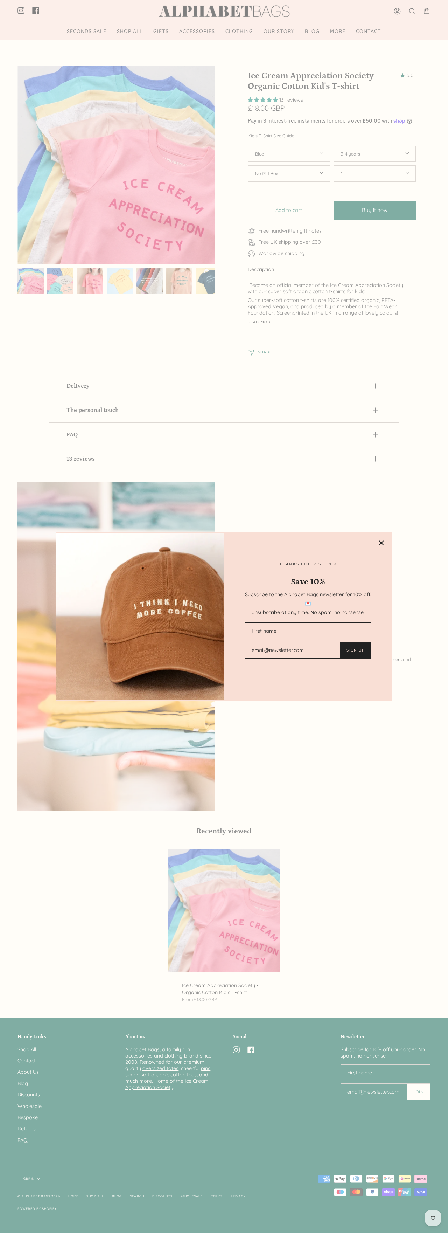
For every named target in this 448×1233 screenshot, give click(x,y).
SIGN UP (355, 650)
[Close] (381, 542)
